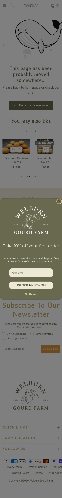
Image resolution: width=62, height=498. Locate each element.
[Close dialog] (59, 201)
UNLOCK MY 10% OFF (31, 285)
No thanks (31, 294)
